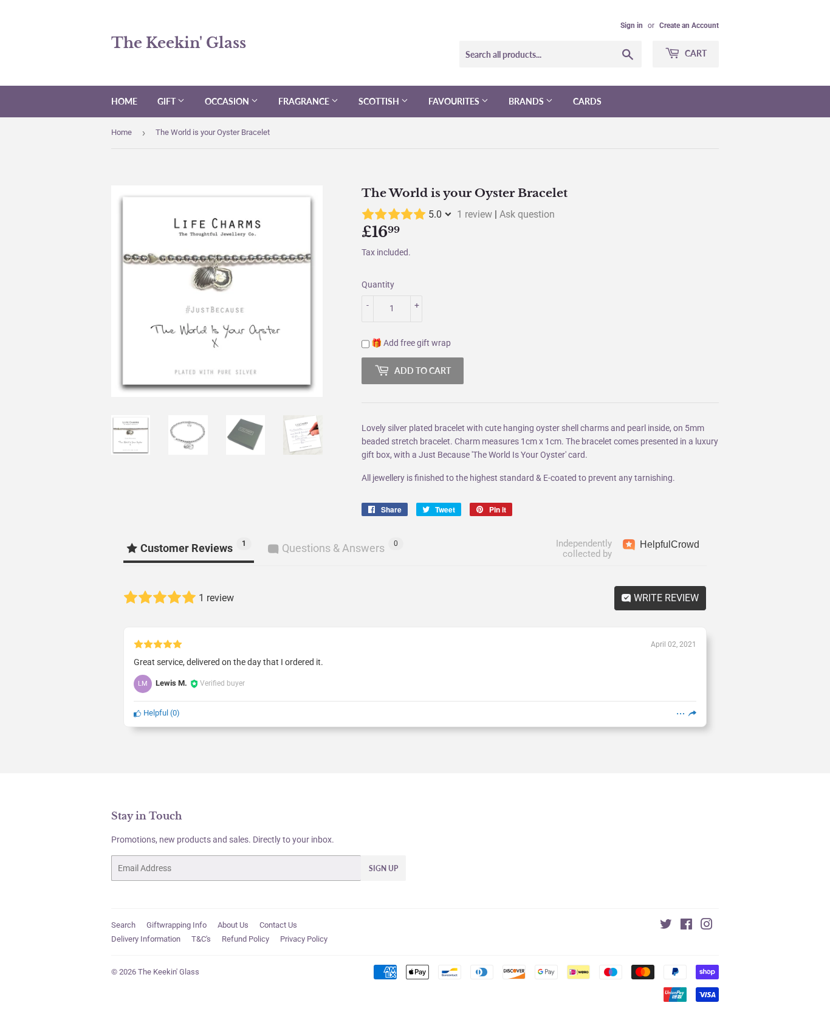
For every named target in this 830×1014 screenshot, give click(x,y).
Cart (695, 53)
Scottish (379, 101)
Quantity (378, 284)
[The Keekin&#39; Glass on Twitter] (666, 926)
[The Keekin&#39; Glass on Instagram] (707, 926)
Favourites (454, 101)
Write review (665, 598)
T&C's (201, 938)
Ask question (527, 214)
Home (124, 101)
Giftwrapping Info (176, 925)
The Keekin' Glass (178, 42)
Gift (167, 101)
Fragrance (304, 101)
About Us (233, 925)
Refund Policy (245, 938)
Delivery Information (145, 938)
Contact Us (278, 925)
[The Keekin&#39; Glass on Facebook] (686, 926)
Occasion (228, 101)
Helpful (155, 712)
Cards (587, 101)
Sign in (631, 25)
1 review (474, 214)
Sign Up (383, 868)
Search (123, 925)
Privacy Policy (304, 938)
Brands (527, 101)
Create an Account (689, 25)
